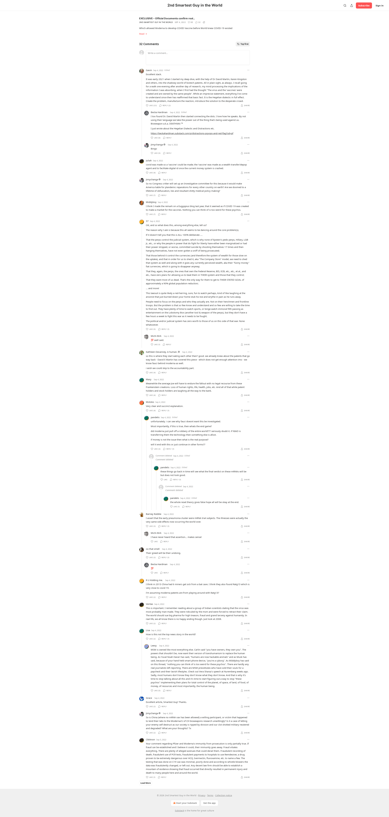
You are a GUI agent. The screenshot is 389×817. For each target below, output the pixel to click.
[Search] (345, 5)
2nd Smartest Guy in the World (156, 22)
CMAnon (150, 739)
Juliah (149, 160)
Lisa (148, 630)
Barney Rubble (153, 513)
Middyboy (151, 202)
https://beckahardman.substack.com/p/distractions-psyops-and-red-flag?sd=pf (192, 133)
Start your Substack (186, 803)
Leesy (154, 645)
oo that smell (153, 548)
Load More (145, 783)
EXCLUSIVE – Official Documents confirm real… (167, 18)
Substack (179, 810)
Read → (143, 33)
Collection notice (223, 795)
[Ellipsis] (248, 70)
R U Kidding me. (154, 580)
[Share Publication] (352, 5)
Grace (149, 697)
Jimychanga (157, 144)
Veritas (149, 603)
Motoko (150, 401)
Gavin (149, 70)
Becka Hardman (159, 112)
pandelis (155, 417)
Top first (245, 44)
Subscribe (364, 5)
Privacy (201, 795)
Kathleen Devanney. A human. (161, 351)
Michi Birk (156, 335)
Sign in (380, 5)
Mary (148, 379)
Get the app (209, 803)
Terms (210, 795)
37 (147, 221)
